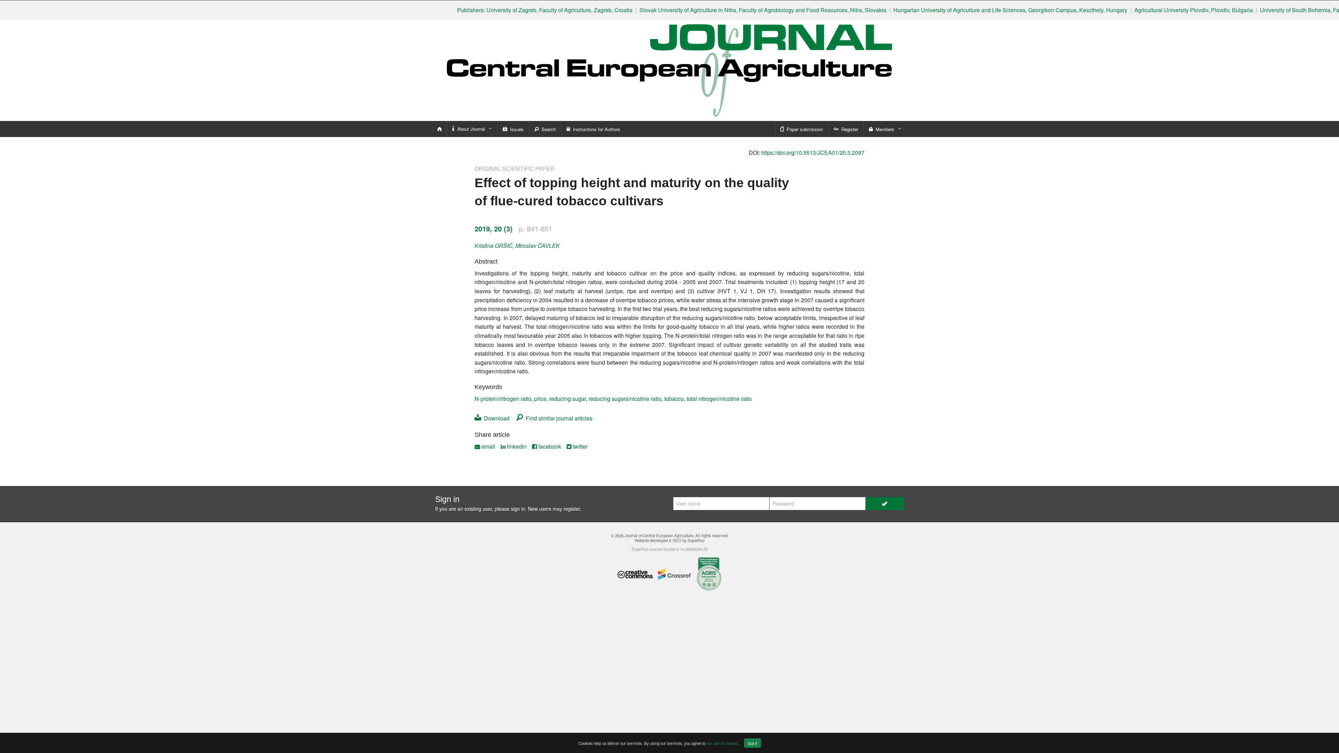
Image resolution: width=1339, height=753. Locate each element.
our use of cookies (722, 743)
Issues (515, 129)
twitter (580, 446)
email (487, 446)
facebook (549, 446)
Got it (752, 743)
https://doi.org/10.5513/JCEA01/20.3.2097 (812, 153)
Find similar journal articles (557, 418)
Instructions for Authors (595, 129)
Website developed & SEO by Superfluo (669, 540)
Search (547, 129)
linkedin (516, 446)
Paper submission (803, 129)
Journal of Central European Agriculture (659, 535)
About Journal (469, 129)
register (571, 508)
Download (495, 418)
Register (848, 129)
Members (883, 129)
